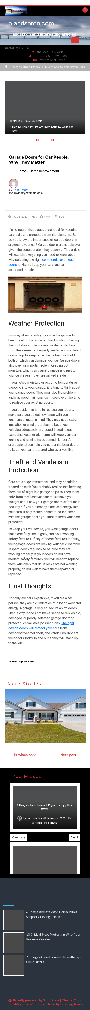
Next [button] (74, 837)
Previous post (25, 755)
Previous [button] (18, 837)
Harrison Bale (35, 818)
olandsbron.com (31, 23)
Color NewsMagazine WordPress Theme (44, 1002)
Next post (68, 755)
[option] (45, 107)
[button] (75, 40)
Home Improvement (22, 661)
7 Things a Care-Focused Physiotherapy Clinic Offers (45, 807)
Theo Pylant (20, 189)
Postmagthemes (71, 1004)
